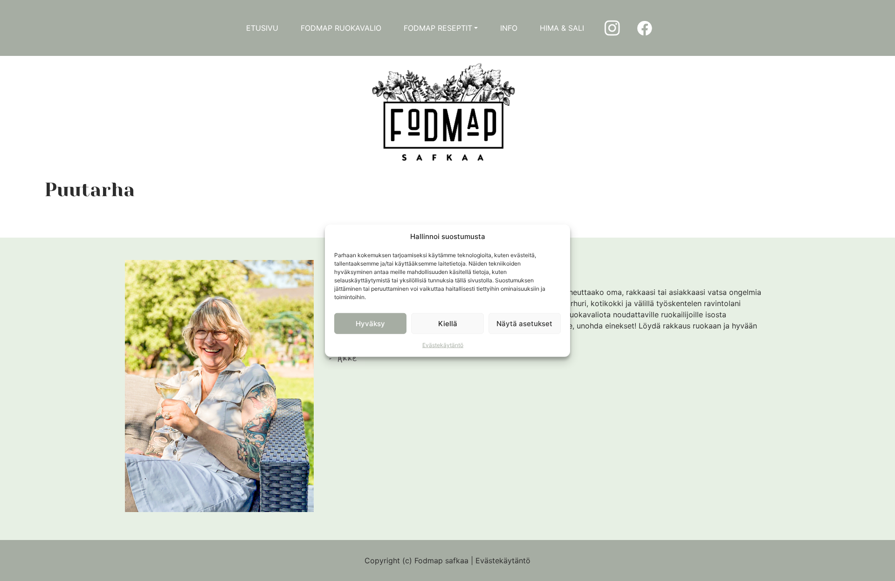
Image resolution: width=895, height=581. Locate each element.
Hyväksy (370, 323)
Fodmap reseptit (438, 28)
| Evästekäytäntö (500, 560)
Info (508, 28)
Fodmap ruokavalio (341, 28)
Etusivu (262, 28)
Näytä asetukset (524, 323)
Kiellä (447, 323)
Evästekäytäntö (442, 345)
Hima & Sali (562, 28)
